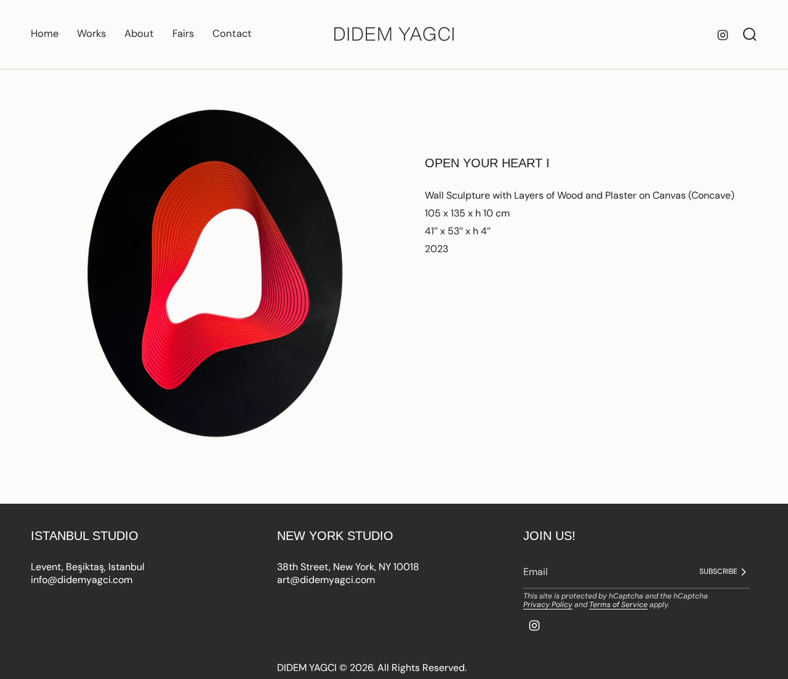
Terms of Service (618, 605)
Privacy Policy (548, 605)
